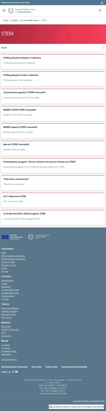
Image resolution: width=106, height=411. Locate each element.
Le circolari (5, 348)
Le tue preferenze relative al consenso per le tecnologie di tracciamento (76, 406)
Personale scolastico (10, 308)
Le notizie (5, 344)
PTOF (3, 332)
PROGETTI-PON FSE (10, 329)
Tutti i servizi (6, 317)
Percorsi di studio (8, 314)
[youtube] (16, 372)
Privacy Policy (51, 366)
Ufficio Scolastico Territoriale (13, 258)
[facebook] (13, 372)
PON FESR (5, 326)
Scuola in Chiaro (8, 262)
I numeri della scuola (10, 289)
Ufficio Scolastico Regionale (13, 255)
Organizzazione (7, 295)
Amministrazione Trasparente (14, 366)
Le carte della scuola (10, 292)
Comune (4, 271)
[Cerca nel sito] (100, 10)
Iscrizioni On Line (8, 265)
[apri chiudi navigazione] (4, 10)
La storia (5, 299)
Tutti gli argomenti (9, 359)
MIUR (3, 252)
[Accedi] (102, 2)
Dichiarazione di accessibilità (74, 366)
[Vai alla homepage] (10, 11)
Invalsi (4, 268)
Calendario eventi (8, 351)
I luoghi (4, 283)
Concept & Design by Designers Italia (89, 400)
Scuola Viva (6, 335)
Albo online (6, 354)
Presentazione (7, 280)
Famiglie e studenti (9, 311)
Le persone (6, 286)
